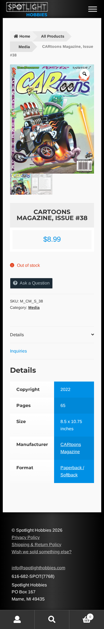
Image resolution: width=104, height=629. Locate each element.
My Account (17, 619)
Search (52, 619)
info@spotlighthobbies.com (38, 567)
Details (17, 334)
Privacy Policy (26, 537)
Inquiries (18, 351)
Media (24, 47)
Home (24, 36)
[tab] (52, 335)
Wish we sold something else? (42, 551)
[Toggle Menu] (92, 9)
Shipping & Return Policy (36, 544)
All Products (52, 36)
